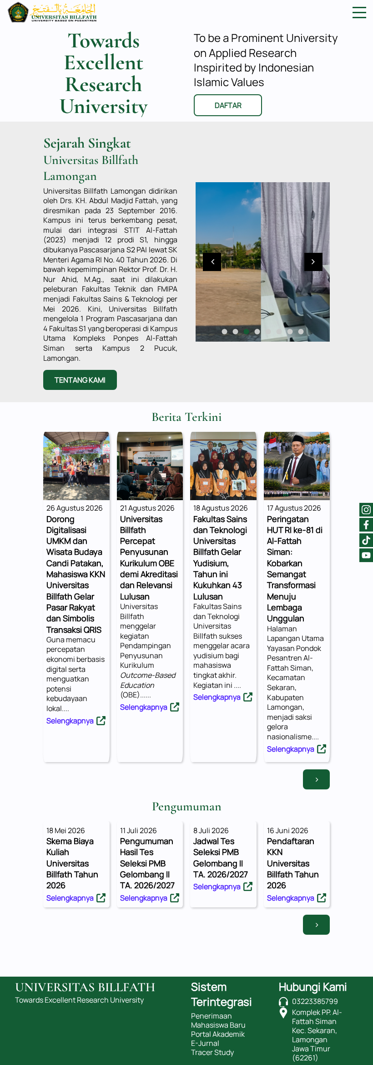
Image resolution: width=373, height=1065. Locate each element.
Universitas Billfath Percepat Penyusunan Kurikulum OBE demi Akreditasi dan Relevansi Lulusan (149, 557)
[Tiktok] (366, 540)
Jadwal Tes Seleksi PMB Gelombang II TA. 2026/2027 (220, 857)
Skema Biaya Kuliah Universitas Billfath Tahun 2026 (72, 863)
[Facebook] (366, 525)
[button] (212, 262)
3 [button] (246, 331)
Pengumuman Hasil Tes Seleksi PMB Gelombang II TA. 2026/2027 (147, 863)
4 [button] (257, 331)
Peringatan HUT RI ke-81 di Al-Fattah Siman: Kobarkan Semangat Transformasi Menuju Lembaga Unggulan (295, 568)
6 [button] (279, 331)
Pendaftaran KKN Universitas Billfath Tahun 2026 (293, 863)
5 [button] (268, 331)
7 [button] (290, 331)
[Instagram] (366, 510)
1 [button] (224, 331)
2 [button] (235, 331)
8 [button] (301, 331)
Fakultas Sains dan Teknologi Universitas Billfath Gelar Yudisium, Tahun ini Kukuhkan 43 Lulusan (220, 557)
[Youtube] (366, 555)
